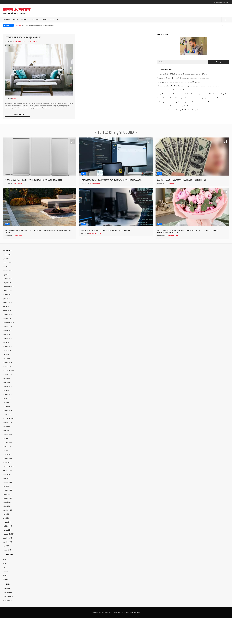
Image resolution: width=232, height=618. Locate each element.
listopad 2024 (7, 319)
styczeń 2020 (7, 522)
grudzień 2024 (7, 315)
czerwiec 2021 (7, 482)
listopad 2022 (7, 414)
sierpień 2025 (7, 295)
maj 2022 (6, 438)
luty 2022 (6, 450)
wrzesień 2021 (7, 470)
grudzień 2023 (7, 362)
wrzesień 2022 (7, 422)
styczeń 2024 (7, 358)
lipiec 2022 (6, 430)
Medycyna (25, 19)
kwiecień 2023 (7, 394)
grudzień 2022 (7, 410)
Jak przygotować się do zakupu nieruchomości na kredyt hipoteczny (179, 82)
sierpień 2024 (7, 331)
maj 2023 (6, 390)
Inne (52, 19)
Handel (44, 19)
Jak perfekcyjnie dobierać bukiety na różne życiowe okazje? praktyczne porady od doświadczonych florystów (192, 94)
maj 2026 (6, 267)
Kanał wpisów (7, 592)
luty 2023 (6, 402)
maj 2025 (6, 307)
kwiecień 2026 (7, 271)
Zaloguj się (6, 588)
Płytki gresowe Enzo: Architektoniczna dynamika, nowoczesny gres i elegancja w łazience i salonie (189, 86)
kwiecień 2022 (7, 442)
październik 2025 (8, 287)
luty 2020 (6, 518)
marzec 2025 (7, 311)
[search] (225, 19)
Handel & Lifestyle (16, 9)
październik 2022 (8, 418)
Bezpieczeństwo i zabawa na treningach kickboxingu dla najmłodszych (180, 110)
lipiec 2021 (6, 478)
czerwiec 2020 (7, 510)
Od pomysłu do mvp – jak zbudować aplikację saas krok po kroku (178, 90)
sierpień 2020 (7, 502)
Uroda (15, 19)
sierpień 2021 (7, 474)
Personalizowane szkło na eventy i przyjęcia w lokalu (174, 106)
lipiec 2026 (6, 259)
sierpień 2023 (7, 378)
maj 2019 (6, 546)
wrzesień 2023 (7, 374)
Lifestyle (35, 19)
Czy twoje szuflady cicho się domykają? (23, 37)
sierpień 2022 (7, 426)
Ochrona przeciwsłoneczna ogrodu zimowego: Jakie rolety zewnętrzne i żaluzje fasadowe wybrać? (189, 102)
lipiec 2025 (6, 299)
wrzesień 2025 (7, 291)
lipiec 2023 (6, 382)
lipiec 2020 (6, 506)
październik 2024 (8, 323)
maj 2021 (6, 486)
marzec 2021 (7, 494)
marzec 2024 (7, 350)
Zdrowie (7, 19)
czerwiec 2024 (7, 338)
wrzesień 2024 (7, 327)
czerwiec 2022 (7, 434)
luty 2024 (6, 354)
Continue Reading (17, 114)
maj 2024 (6, 342)
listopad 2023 (7, 366)
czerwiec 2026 (7, 263)
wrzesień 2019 (7, 538)
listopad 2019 (7, 530)
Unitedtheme (135, 612)
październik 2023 (8, 370)
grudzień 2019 (7, 526)
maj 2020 (6, 514)
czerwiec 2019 (7, 542)
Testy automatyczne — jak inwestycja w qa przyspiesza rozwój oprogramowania (183, 78)
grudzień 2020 (7, 498)
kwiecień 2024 (7, 346)
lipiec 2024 (6, 335)
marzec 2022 (7, 446)
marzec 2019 (7, 550)
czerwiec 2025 (7, 303)
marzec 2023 (7, 398)
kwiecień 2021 (7, 490)
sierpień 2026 (7, 255)
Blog (59, 19)
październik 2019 (8, 534)
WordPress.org (7, 600)
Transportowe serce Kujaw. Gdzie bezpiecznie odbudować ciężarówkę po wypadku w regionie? (188, 98)
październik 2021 (8, 466)
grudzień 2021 (7, 458)
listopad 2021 (7, 462)
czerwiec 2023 (7, 386)
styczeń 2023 (7, 406)
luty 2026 (6, 275)
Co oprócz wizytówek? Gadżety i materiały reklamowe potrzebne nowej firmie (182, 74)
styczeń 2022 (7, 454)
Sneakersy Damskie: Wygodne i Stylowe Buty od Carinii (36, 25)
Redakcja (33, 41)
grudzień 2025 (7, 279)
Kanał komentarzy (8, 596)
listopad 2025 (7, 283)
